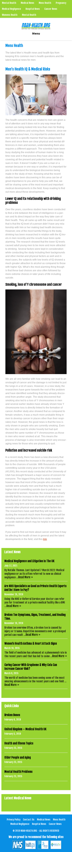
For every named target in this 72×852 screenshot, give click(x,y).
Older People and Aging (17, 757)
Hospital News (33, 8)
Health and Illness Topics (18, 743)
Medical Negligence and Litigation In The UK (29, 561)
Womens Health (9, 14)
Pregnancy (61, 2)
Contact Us (28, 819)
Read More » (25, 577)
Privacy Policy (13, 819)
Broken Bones (12, 715)
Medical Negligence (11, 8)
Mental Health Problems (18, 771)
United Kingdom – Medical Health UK (25, 729)
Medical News (27, 2)
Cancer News (50, 8)
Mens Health (45, 2)
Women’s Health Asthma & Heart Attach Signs (30, 643)
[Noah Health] (36, 26)
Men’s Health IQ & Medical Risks (27, 69)
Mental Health (9, 2)
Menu (36, 33)
